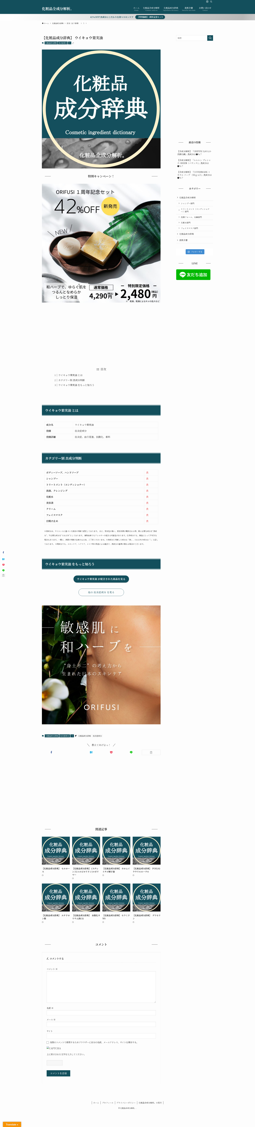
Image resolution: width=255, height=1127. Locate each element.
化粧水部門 (186, 222)
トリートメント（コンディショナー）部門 (195, 210)
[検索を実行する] (210, 38)
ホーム (96, 1102)
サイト (50, 1031)
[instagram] (207, 1)
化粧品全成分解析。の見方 (150, 1102)
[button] (51, 752)
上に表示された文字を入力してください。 (66, 1054)
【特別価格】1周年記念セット (150, 17)
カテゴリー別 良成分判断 (71, 380)
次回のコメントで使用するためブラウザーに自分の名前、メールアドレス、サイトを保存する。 (94, 1042)
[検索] (211, 1)
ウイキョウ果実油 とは (70, 375)
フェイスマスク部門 (189, 228)
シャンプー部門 (187, 203)
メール (51, 1019)
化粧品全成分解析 (187, 197)
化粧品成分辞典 (51, 43)
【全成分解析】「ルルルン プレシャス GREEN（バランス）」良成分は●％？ (194, 163)
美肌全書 (183, 240)
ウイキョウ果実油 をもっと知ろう (76, 385)
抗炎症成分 (63, 43)
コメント (52, 968)
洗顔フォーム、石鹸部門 (191, 217)
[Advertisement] (101, 332)
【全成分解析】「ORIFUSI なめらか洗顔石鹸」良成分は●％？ (194, 153)
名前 (50, 1007)
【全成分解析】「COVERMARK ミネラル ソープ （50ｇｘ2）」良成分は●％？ (194, 174)
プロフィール (107, 1102)
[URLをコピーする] (151, 752)
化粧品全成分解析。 (58, 8)
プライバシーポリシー (126, 1102)
